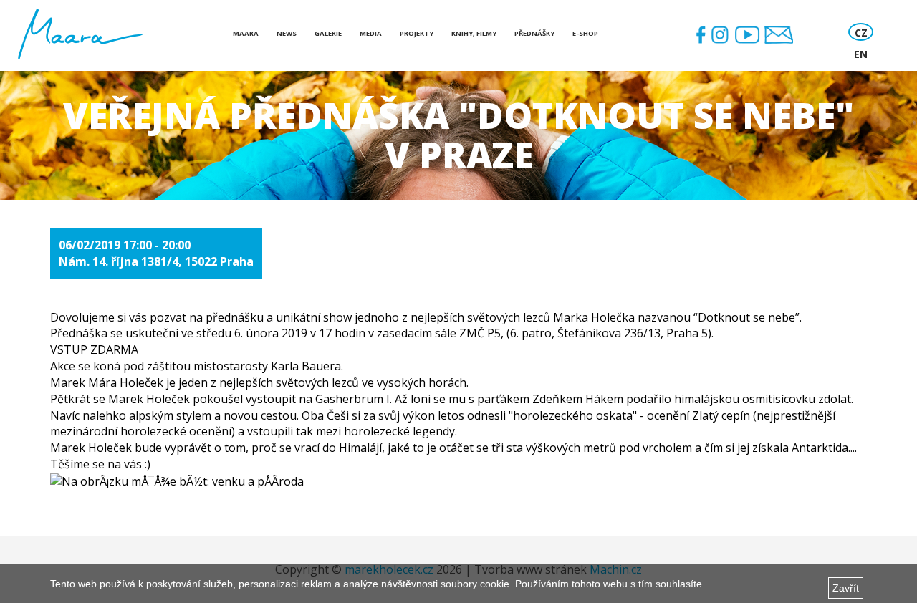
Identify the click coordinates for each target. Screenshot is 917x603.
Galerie (328, 33)
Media (371, 33)
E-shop (585, 33)
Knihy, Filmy (473, 33)
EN (861, 54)
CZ (861, 32)
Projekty (416, 33)
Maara (246, 33)
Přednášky (534, 33)
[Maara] (80, 34)
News (287, 33)
